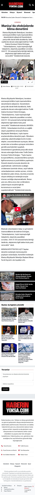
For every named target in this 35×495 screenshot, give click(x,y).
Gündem (4, 12)
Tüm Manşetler (24, 450)
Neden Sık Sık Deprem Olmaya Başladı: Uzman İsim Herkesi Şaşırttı (9, 319)
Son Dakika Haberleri (9, 454)
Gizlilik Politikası (7, 485)
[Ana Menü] (2, 5)
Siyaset (19, 12)
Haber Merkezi (6, 86)
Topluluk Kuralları (9, 489)
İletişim (19, 485)
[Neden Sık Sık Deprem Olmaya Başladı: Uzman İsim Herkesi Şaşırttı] (9, 312)
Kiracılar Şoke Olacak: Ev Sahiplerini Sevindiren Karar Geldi (17, 17)
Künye (5, 487)
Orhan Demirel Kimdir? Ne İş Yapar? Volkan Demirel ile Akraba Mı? (9, 355)
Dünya (12, 12)
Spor (29, 464)
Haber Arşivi (24, 454)
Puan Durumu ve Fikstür (10, 450)
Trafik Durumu (24, 446)
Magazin (17, 466)
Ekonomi (27, 12)
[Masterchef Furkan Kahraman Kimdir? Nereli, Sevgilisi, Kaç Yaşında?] (9, 330)
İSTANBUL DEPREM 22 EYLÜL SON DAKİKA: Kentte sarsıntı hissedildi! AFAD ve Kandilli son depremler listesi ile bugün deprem (25, 358)
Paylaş (5, 82)
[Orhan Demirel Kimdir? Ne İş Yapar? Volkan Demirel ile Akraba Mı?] (9, 348)
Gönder (5, 389)
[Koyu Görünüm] (32, 5)
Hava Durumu (7, 446)
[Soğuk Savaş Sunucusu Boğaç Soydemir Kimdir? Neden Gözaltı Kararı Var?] (26, 312)
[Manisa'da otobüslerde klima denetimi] (17, 69)
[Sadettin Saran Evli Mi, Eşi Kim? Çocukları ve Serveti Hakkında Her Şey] (26, 330)
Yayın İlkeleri (7, 491)
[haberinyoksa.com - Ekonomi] (16, 5)
